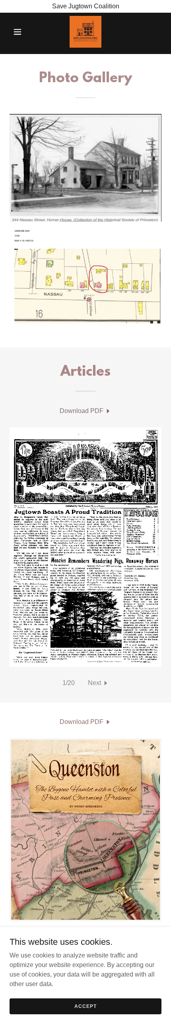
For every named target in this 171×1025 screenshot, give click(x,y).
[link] (85, 32)
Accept (85, 1006)
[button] (21, 32)
